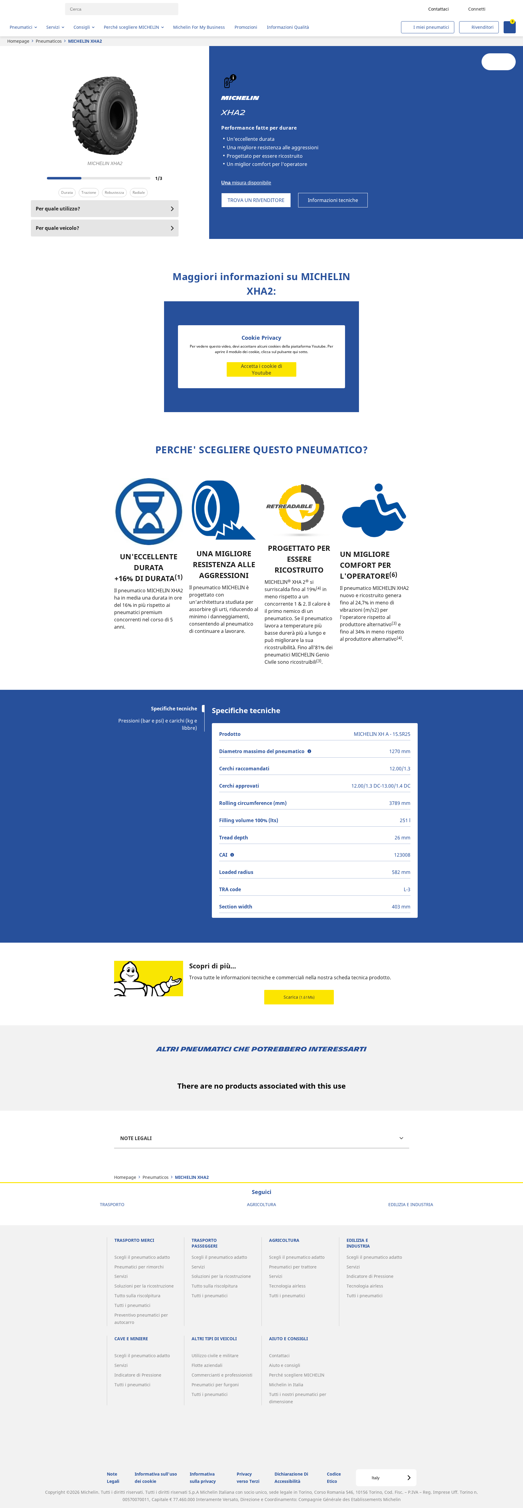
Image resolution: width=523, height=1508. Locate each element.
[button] (233, 77)
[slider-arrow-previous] (37, 178)
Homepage (18, 41)
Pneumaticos (49, 41)
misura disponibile (246, 182)
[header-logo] (33, 9)
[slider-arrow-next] (172, 178)
